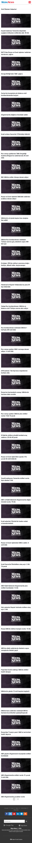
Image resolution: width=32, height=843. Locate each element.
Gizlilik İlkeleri (24, 808)
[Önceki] (14, 799)
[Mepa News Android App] (9, 825)
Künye (11, 808)
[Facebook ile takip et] (7, 813)
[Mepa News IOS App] (23, 825)
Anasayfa (6, 808)
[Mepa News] (7, 2)
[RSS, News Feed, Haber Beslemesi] (25, 813)
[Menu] (30, 2)
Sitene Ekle (16, 810)
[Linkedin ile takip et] (18, 813)
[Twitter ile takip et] (10, 813)
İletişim (17, 808)
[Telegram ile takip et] (21, 813)
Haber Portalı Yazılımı (17, 839)
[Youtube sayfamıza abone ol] (14, 813)
